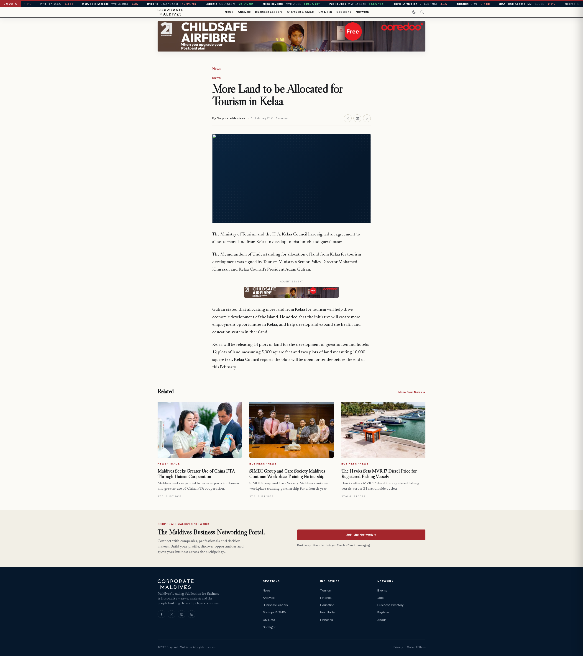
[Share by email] (357, 118)
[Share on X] (348, 118)
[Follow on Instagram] (181, 614)
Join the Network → (361, 534)
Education (327, 605)
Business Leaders (268, 11)
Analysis (244, 11)
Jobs (380, 597)
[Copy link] (367, 118)
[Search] (422, 12)
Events (382, 590)
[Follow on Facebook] (161, 614)
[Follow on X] (171, 614)
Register (383, 612)
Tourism (326, 590)
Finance (326, 597)
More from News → (411, 392)
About (381, 620)
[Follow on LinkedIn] (191, 614)
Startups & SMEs (300, 11)
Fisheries (326, 620)
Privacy (398, 647)
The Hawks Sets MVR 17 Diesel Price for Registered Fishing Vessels (379, 473)
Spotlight (343, 11)
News (229, 11)
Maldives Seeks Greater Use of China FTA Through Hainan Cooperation (196, 473)
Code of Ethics (416, 647)
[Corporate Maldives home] (170, 12)
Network (362, 11)
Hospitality (327, 612)
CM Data (325, 11)
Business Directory (390, 605)
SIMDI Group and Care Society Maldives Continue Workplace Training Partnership (287, 473)
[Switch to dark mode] (413, 12)
